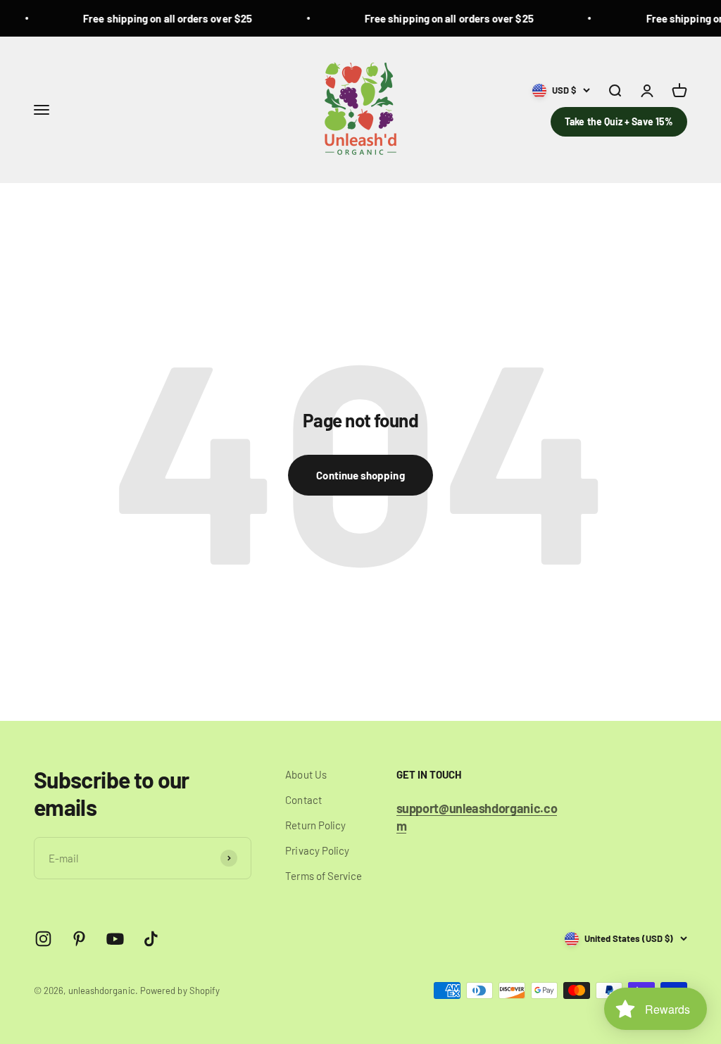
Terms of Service (323, 875)
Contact (303, 799)
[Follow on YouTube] (115, 938)
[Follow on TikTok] (151, 938)
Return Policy (315, 825)
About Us (306, 774)
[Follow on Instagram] (43, 938)
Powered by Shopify (180, 990)
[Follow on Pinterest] (79, 938)
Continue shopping (360, 475)
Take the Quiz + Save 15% (619, 121)
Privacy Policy (317, 850)
